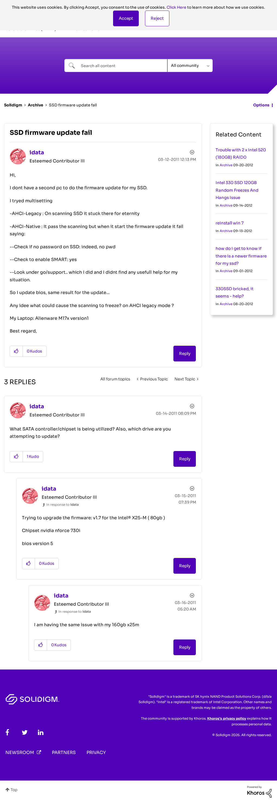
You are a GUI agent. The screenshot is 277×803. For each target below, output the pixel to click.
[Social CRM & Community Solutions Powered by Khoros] (259, 791)
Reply (184, 353)
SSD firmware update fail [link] (73, 105)
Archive (35, 105)
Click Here (176, 7)
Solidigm (13, 105)
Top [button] (14, 789)
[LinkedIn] (41, 732)
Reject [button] (157, 18)
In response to (62, 504)
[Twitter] (25, 732)
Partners (64, 752)
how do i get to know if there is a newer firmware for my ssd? (241, 256)
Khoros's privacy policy (226, 718)
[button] (126, 18)
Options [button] (261, 105)
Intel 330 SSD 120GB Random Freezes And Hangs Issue (237, 190)
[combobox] (115, 65)
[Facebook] (7, 732)
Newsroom (19, 752)
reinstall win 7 (230, 223)
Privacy (96, 752)
